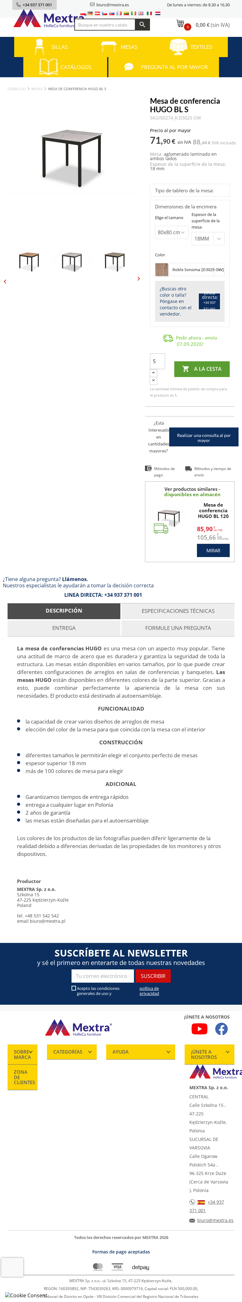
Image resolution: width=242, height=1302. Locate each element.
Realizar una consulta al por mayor (204, 438)
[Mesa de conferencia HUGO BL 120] (168, 518)
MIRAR (213, 550)
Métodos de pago (164, 472)
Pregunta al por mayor (174, 67)
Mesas (129, 46)
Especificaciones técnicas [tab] (178, 610)
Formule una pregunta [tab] (178, 627)
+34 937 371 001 (123, 594)
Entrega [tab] (64, 627)
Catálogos (75, 67)
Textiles (201, 46)
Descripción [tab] (64, 610)
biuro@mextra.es (112, 5)
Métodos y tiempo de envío (212, 472)
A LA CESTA (202, 369)
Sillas (59, 46)
